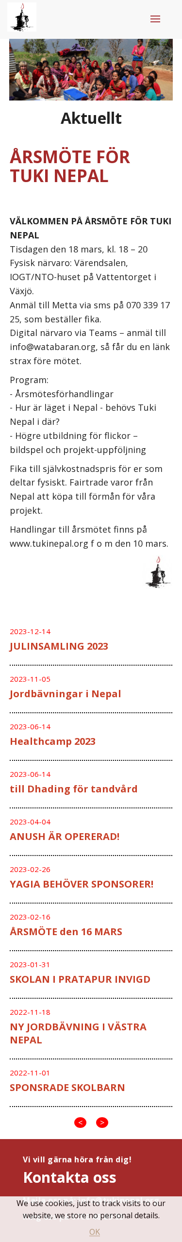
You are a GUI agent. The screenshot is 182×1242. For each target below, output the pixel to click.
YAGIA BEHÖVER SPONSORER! (81, 883)
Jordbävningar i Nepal (65, 693)
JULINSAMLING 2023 (59, 646)
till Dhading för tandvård (74, 788)
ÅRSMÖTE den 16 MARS (66, 931)
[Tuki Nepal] (21, 19)
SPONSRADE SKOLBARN (67, 1087)
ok (94, 1231)
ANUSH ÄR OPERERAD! (64, 836)
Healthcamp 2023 (53, 741)
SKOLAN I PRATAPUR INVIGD (80, 979)
